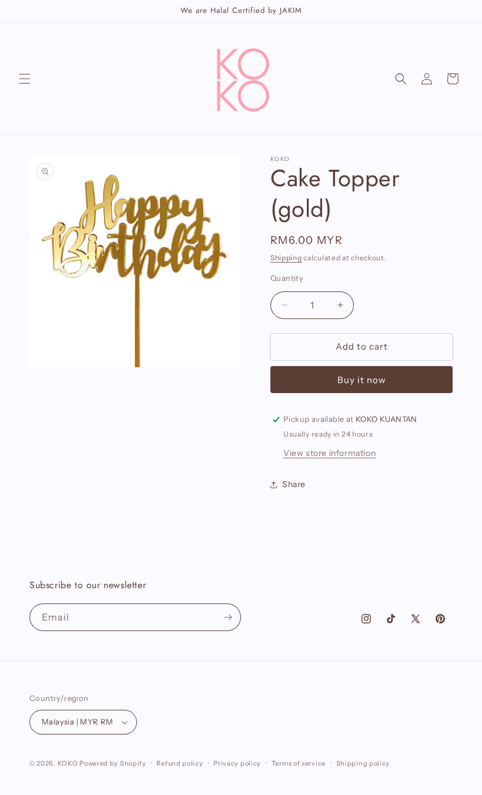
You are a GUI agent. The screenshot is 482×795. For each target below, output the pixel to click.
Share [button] (294, 484)
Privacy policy (237, 763)
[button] (25, 79)
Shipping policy (363, 763)
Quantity (286, 278)
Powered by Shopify (112, 763)
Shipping (286, 257)
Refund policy (179, 763)
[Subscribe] (227, 617)
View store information (329, 453)
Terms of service (299, 763)
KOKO (68, 763)
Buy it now (361, 379)
